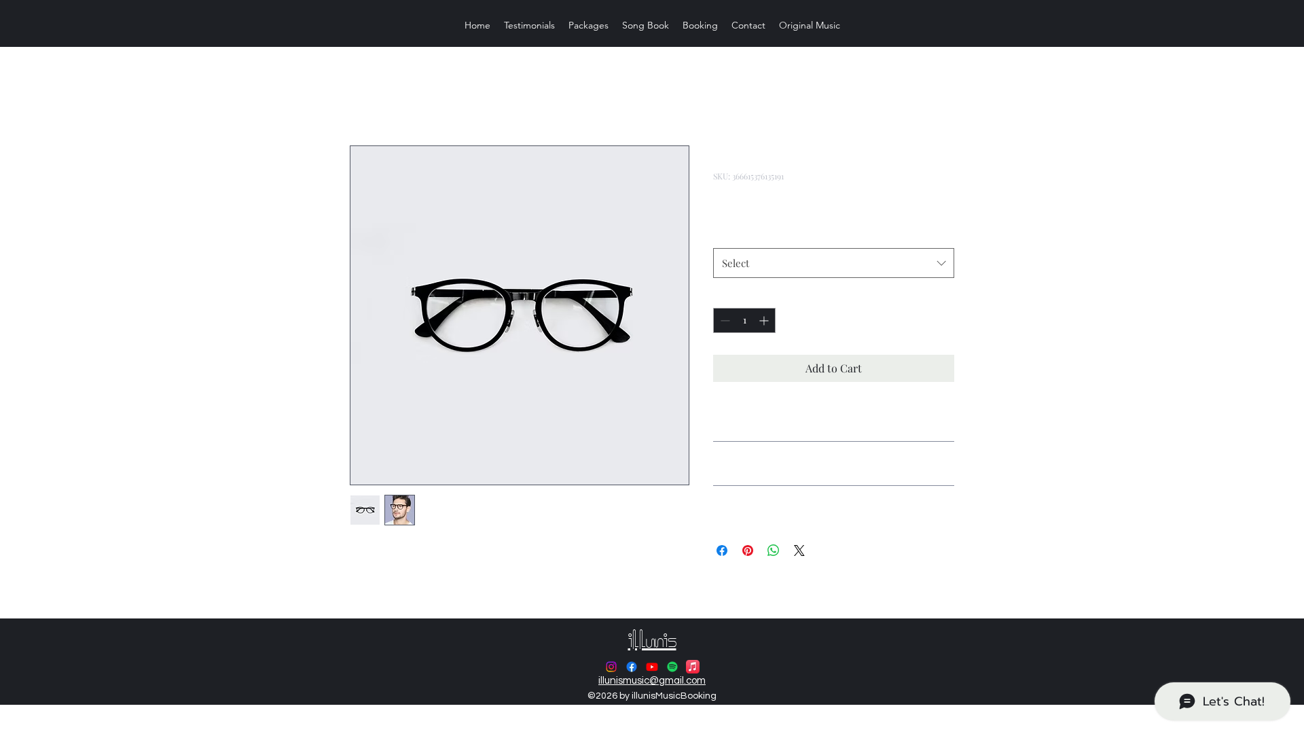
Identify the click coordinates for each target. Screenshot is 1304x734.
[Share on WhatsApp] (773, 550)
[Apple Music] (693, 667)
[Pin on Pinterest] (748, 550)
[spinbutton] (744, 320)
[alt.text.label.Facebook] (631, 667)
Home (364, 96)
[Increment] (765, 320)
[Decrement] (723, 320)
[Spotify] (672, 667)
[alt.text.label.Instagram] (611, 667)
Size (725, 233)
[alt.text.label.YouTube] (652, 667)
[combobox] (833, 263)
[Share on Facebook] (722, 550)
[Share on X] (799, 550)
